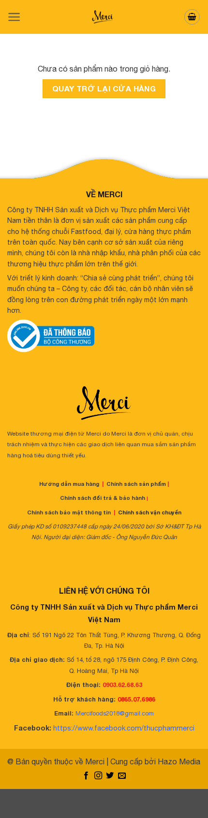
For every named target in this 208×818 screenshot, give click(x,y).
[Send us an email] (122, 776)
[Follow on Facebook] (86, 776)
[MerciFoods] (104, 17)
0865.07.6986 (136, 699)
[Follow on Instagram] (98, 776)
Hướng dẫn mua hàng (69, 484)
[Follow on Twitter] (110, 776)
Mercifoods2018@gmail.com (114, 713)
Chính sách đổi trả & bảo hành (102, 498)
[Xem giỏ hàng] (192, 17)
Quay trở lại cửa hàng (104, 88)
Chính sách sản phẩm (136, 484)
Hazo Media (179, 761)
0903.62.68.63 (122, 684)
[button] (14, 17)
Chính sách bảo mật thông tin (69, 512)
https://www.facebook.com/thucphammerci (123, 728)
